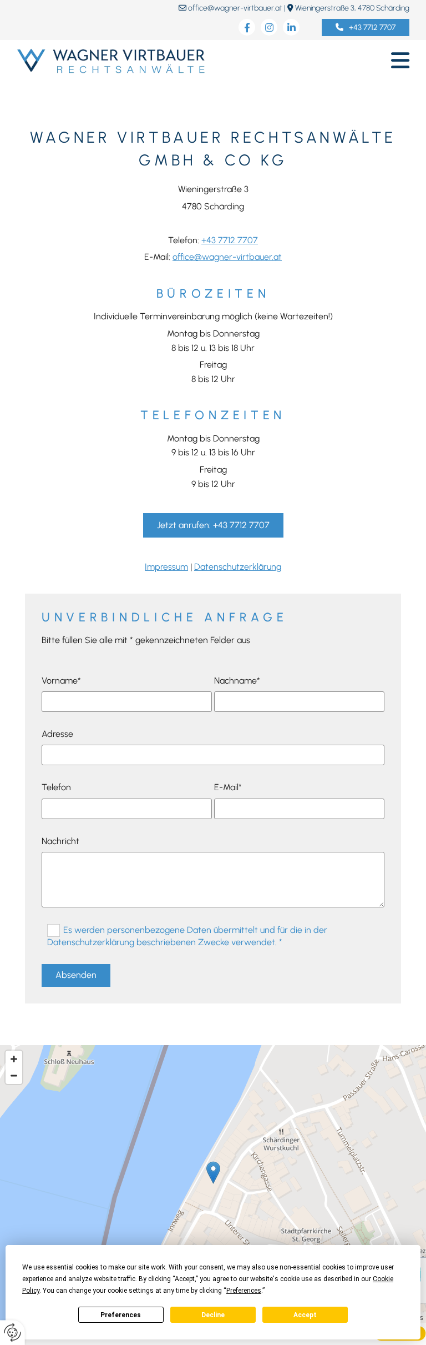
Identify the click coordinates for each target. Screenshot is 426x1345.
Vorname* (61, 680)
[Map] (213, 1184)
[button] (365, 27)
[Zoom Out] (14, 1075)
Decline (213, 1315)
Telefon (56, 787)
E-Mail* (228, 787)
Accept (305, 1315)
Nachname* (237, 680)
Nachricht (60, 841)
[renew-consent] (12, 1332)
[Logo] (111, 60)
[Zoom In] (14, 1059)
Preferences (120, 1315)
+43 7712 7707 (229, 240)
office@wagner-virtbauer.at (235, 8)
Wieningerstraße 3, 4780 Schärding (352, 8)
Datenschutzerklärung (237, 566)
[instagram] (269, 27)
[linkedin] (291, 27)
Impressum (166, 566)
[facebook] (247, 27)
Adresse (57, 734)
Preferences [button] (243, 1290)
